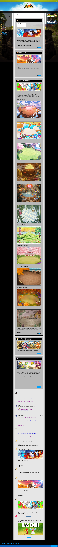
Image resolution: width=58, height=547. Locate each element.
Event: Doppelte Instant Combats (6, 26)
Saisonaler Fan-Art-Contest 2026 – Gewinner (24, 80)
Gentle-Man (20, 515)
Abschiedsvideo (37, 520)
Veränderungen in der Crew (31, 406)
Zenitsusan (3, 25)
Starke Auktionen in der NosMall (22, 358)
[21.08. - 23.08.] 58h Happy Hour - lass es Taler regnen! (25, 338)
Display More (29, 537)
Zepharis (19, 392)
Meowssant (10, 19)
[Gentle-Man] (16, 525)
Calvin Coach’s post (21, 406)
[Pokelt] (16, 409)
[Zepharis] (16, 398)
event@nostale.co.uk (23, 329)
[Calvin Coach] (16, 433)
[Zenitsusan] (16, 443)
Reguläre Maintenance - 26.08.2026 (6, 24)
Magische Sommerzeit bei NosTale (6, 28)
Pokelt (19, 405)
